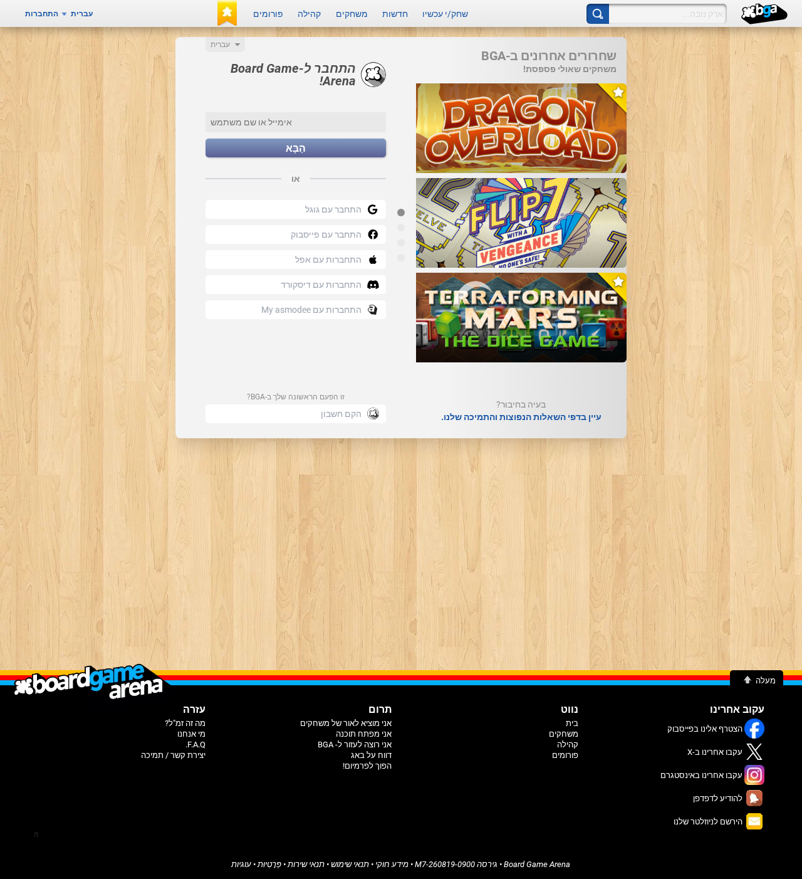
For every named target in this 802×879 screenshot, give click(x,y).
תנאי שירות (306, 864)
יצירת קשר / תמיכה (173, 755)
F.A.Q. (195, 744)
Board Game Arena (537, 864)
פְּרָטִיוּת (269, 864)
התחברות (41, 13)
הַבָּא (296, 148)
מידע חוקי (392, 864)
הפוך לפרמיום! (367, 766)
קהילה (309, 14)
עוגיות (241, 864)
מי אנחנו (191, 734)
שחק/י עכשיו (445, 14)
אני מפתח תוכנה (364, 734)
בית (572, 723)
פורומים (268, 14)
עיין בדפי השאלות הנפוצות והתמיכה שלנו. (521, 417)
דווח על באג (371, 755)
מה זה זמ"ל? (185, 723)
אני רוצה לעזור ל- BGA (355, 744)
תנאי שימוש (350, 864)
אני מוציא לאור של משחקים (346, 723)
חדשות (395, 14)
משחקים (352, 14)
